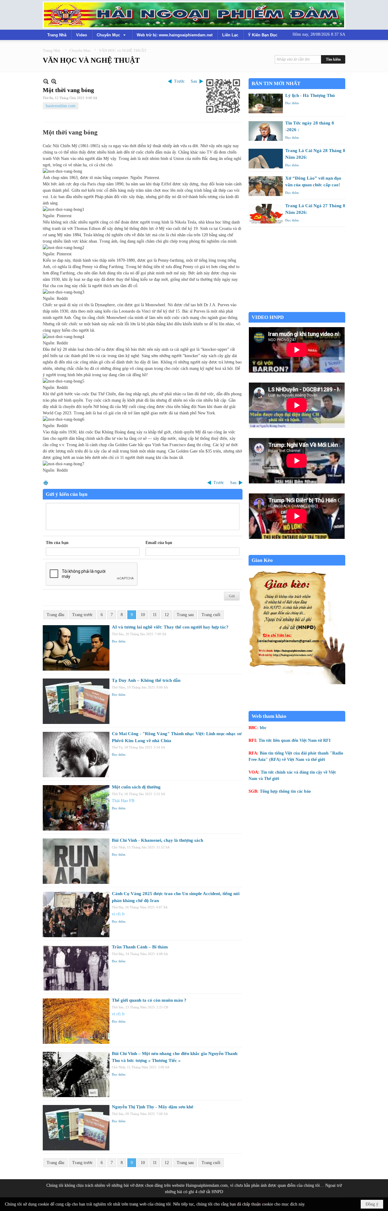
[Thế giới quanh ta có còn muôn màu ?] (76, 1021)
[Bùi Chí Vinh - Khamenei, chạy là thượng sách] (76, 861)
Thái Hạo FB (123, 800)
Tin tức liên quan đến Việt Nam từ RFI (294, 740)
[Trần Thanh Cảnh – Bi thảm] (76, 967)
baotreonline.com (60, 106)
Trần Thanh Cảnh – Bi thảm (140, 946)
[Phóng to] (54, 81)
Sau (194, 81)
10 (143, 614)
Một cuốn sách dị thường (136, 787)
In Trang (46, 482)
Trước (179, 81)
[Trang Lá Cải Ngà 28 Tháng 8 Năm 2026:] (266, 158)
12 (167, 614)
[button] (112, 35)
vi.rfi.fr (118, 914)
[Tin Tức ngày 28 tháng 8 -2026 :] (266, 131)
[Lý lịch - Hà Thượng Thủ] (266, 103)
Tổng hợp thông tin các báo (285, 791)
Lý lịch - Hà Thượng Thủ (310, 95)
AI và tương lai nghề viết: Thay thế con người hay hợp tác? (170, 627)
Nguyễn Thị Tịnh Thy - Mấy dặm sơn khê (152, 1106)
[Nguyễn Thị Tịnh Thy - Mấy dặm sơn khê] (76, 1127)
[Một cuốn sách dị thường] (76, 808)
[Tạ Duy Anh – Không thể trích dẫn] (76, 701)
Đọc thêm (118, 641)
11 (155, 614)
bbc (263, 727)
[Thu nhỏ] (46, 81)
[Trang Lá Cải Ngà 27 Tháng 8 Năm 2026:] (266, 214)
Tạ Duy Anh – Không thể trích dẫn (146, 680)
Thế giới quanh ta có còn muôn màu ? (149, 1000)
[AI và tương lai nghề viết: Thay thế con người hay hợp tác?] (76, 648)
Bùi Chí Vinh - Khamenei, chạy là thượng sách (157, 840)
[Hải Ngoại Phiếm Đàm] (194, 15)
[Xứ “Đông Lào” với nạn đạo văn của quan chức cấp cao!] (266, 186)
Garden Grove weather (297, 309)
